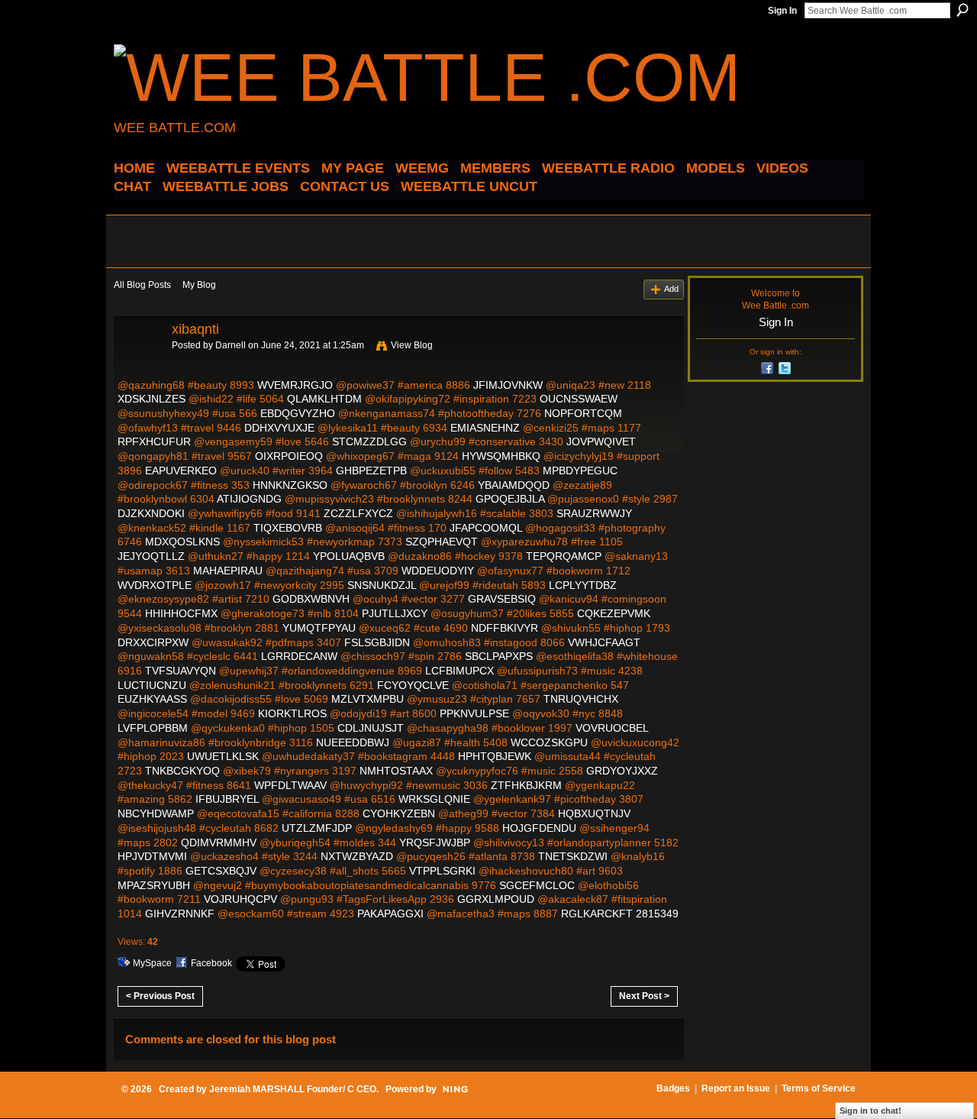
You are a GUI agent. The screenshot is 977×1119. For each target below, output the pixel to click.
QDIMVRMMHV (218, 842)
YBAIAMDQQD (514, 485)
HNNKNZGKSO (290, 485)
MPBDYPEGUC (580, 470)
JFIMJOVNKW (508, 385)
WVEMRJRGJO (295, 385)
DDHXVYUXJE (279, 428)
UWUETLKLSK (223, 756)
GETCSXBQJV (220, 871)
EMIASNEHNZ (485, 428)
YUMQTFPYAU (319, 628)
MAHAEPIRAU (228, 570)
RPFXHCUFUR (154, 441)
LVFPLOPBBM (153, 728)
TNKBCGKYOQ (182, 771)
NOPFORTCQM (583, 413)
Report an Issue (735, 1088)
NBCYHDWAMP (156, 813)
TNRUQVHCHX (580, 699)
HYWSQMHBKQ (501, 456)
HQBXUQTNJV (594, 813)
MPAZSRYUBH (154, 885)
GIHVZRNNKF (179, 913)
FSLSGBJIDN (377, 642)
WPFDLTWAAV (290, 785)
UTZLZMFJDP (317, 828)
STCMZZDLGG (369, 441)
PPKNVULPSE (474, 713)
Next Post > (644, 996)
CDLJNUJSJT (370, 728)
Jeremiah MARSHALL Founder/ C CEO (292, 1089)
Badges (673, 1088)
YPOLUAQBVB (349, 556)
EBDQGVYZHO (297, 413)
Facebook (211, 963)
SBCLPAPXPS (499, 656)
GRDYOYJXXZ (622, 771)
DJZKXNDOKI (151, 513)
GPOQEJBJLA (510, 499)
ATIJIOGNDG (249, 499)
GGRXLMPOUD (495, 899)
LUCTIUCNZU (152, 685)
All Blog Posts (142, 285)
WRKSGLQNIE (434, 799)
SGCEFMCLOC (537, 885)
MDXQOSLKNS (182, 541)
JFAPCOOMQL (486, 528)
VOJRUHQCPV (240, 899)
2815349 (657, 913)
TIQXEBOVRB (287, 528)
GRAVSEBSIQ (502, 599)
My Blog (199, 285)
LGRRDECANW (299, 656)
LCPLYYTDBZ (583, 585)
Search (962, 10)
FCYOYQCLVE (413, 685)
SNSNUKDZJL (381, 585)
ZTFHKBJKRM (526, 785)
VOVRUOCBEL (612, 728)
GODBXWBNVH (311, 599)
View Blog (412, 345)
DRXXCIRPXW (153, 642)
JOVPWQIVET (601, 441)
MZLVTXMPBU (367, 699)
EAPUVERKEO (181, 470)
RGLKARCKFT (597, 913)
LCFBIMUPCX (459, 671)
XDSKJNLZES (151, 399)
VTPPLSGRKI (442, 871)
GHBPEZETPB (371, 470)
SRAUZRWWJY (594, 513)
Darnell (230, 345)
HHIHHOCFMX (181, 613)
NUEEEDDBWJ (352, 742)
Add (671, 288)
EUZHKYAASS (152, 699)
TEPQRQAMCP (563, 556)
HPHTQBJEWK (494, 756)
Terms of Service (819, 1088)
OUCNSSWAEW (578, 399)
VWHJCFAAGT (604, 642)
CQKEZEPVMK (613, 613)
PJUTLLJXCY (394, 613)
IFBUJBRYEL (227, 799)
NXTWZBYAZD (357, 856)
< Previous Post (160, 996)
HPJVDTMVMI (152, 856)
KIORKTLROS (292, 713)
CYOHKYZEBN (399, 813)
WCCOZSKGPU (549, 742)
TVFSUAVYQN (180, 671)
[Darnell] (138, 363)
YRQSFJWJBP (434, 842)
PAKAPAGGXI (390, 913)
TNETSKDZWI (573, 856)
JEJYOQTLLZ (151, 556)
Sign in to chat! (870, 1110)
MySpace (152, 963)
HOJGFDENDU (539, 828)
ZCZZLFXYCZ (358, 513)
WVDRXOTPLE (155, 585)
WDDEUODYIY (437, 570)
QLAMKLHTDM (324, 399)
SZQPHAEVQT (441, 541)
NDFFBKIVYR (504, 628)
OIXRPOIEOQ (289, 456)
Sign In (782, 10)
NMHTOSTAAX (396, 771)
